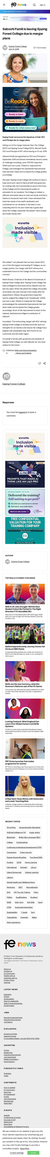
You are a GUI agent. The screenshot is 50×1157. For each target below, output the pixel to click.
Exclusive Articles (10, 1034)
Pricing (6, 1050)
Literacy (10, 877)
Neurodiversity (32, 887)
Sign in (42, 5)
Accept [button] (33, 1153)
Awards (7, 1115)
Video (6, 1076)
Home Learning (31, 862)
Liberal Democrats (14, 872)
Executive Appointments (13, 1017)
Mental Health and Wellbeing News (21, 882)
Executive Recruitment (12, 1020)
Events (6, 1097)
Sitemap (7, 982)
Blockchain (11, 837)
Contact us (8, 971)
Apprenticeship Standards (29, 827)
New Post (7, 1092)
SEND (9, 902)
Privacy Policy (9, 980)
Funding (10, 862)
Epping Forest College (18, 46)
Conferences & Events (12, 1117)
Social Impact (9, 1006)
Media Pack (8, 1053)
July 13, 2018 (14, 49)
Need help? (8, 1103)
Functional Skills (36, 857)
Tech (33, 912)
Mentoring (11, 887)
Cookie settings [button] (17, 1152)
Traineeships (12, 917)
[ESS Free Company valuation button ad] (25, 530)
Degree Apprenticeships (16, 857)
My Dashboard (9, 1094)
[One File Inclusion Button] (25, 246)
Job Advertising (10, 1057)
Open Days (8, 1124)
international (12, 867)
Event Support (9, 1062)
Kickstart (23, 867)
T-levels (24, 912)
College (10, 842)
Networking (8, 1122)
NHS (8, 892)
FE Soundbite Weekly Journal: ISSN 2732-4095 (21, 1038)
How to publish (9, 1087)
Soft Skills (30, 902)
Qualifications (21, 897)
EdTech (6, 997)
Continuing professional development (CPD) (24, 847)
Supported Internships (24, 907)
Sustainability (12, 912)
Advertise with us (10, 978)
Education (7, 994)
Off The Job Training (22, 892)
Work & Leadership (11, 1001)
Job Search (8, 1022)
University (24, 917)
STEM (9, 907)
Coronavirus (11, 852)
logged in (23, 412)
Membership (8, 1101)
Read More (24, 1148)
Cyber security (26, 852)
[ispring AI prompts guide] (25, 474)
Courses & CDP (10, 1120)
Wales (34, 917)
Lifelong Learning (31, 872)
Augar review (34, 832)
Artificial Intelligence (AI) (16, 832)
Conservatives (22, 842)
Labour (33, 867)
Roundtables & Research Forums (16, 1127)
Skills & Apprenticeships (13, 1003)
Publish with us (9, 976)
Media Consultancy (11, 1059)
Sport (40, 902)
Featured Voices (10, 1036)
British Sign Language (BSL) (29, 837)
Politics (9, 897)
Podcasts (7, 1073)
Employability (9, 999)
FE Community (9, 973)
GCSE (19, 862)
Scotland (33, 897)
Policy (36, 892)
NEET (20, 887)
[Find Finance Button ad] (25, 502)
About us (7, 969)
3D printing (11, 827)
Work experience (13, 922)
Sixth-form (19, 902)
